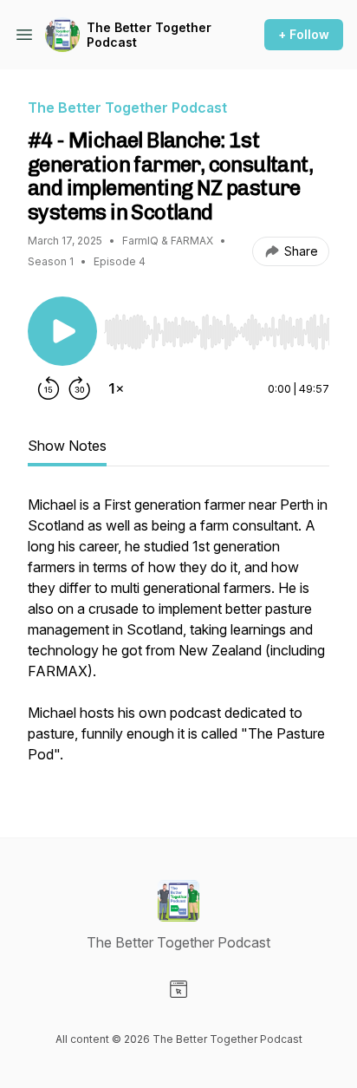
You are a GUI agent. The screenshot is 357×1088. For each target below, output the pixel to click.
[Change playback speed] (116, 388)
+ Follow (303, 34)
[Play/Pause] (62, 331)
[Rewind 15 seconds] (48, 388)
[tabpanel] (178, 638)
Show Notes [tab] (67, 445)
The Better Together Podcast (149, 35)
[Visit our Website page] (178, 989)
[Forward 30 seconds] (80, 388)
